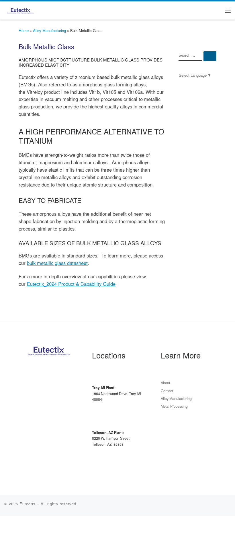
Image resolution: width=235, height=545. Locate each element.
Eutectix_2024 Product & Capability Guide (71, 283)
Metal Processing (174, 406)
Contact (167, 390)
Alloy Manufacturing (49, 30)
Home (24, 30)
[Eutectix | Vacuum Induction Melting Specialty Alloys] (20, 9)
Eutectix (27, 503)
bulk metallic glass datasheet (57, 262)
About (165, 382)
